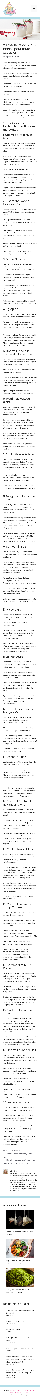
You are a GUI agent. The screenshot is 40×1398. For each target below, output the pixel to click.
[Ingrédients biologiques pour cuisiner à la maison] (20, 1256)
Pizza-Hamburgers (13, 1329)
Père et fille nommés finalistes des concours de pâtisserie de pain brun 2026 (20, 1373)
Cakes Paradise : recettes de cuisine (22, 1390)
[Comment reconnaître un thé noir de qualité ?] (20, 1227)
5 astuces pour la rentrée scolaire (19, 1348)
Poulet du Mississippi (15, 1321)
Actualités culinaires (14, 1150)
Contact (26, 1392)
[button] (28, 8)
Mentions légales (16, 1392)
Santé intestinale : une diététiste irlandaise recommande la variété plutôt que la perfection (20, 1359)
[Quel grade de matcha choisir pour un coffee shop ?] (20, 1285)
